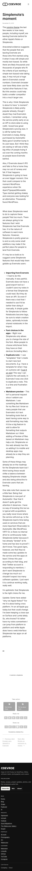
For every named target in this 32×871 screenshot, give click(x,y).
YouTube (4, 856)
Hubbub (3, 821)
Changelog (4, 867)
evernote (13, 675)
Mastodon (4, 848)
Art (2, 840)
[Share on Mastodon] (10, 726)
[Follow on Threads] (25, 717)
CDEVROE (14, 4)
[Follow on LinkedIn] (17, 717)
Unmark (3, 818)
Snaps (3, 804)
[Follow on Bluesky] (13, 717)
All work (3, 834)
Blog (2, 801)
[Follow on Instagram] (21, 717)
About (19, 788)
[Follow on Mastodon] (10, 717)
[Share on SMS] (17, 726)
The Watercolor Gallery (8, 826)
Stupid (3, 829)
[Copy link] (25, 726)
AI (1, 809)
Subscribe (5, 788)
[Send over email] (21, 726)
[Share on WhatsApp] (14, 726)
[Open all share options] (6, 726)
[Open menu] (28, 4)
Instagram (4, 859)
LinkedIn (4, 851)
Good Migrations (6, 823)
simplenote (19, 675)
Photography (5, 837)
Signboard (4, 815)
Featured (4, 807)
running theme (12, 27)
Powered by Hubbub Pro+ (16, 732)
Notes (3, 799)
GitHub (3, 854)
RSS (13, 788)
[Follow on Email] (6, 717)
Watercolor (4, 842)
